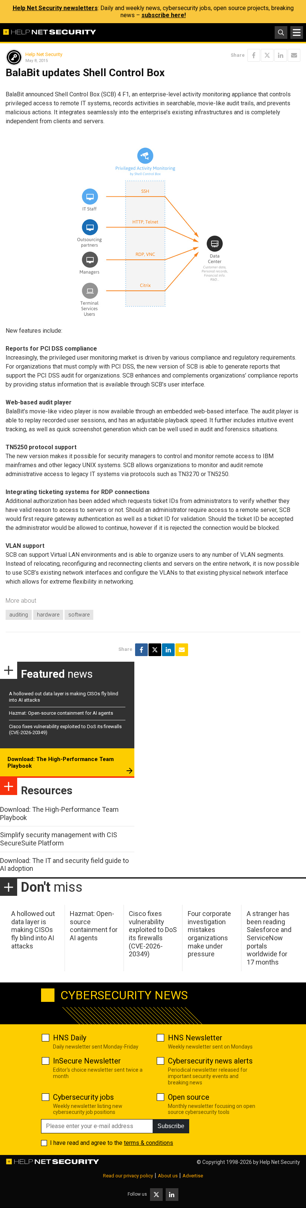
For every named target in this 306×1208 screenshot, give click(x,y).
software (79, 615)
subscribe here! (163, 15)
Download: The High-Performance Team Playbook (60, 762)
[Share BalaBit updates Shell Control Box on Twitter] (267, 55)
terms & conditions (148, 1142)
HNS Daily (69, 1037)
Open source (188, 1097)
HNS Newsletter (195, 1037)
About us (168, 1176)
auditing (18, 615)
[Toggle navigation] (296, 32)
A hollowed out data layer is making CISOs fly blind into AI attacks (33, 930)
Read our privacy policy (128, 1176)
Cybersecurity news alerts (210, 1060)
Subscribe (170, 1126)
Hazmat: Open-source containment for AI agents (61, 713)
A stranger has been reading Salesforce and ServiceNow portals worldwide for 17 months (269, 938)
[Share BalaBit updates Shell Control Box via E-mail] (294, 55)
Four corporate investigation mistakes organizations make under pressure (209, 934)
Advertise (192, 1176)
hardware (48, 615)
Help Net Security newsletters (55, 8)
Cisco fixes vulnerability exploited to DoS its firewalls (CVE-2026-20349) (153, 934)
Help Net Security (43, 54)
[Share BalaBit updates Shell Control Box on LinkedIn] (280, 55)
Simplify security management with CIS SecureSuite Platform (58, 839)
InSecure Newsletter (87, 1060)
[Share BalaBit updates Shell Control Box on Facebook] (253, 55)
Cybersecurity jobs (83, 1097)
